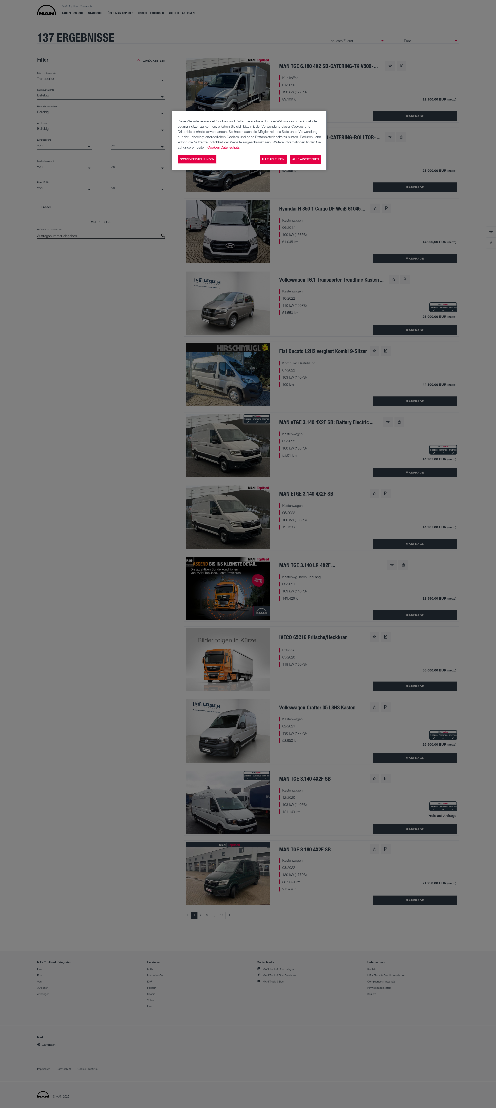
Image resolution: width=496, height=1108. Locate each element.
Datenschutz (230, 147)
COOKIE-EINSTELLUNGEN (197, 159)
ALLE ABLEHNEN (273, 159)
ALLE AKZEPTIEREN (305, 159)
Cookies (214, 147)
